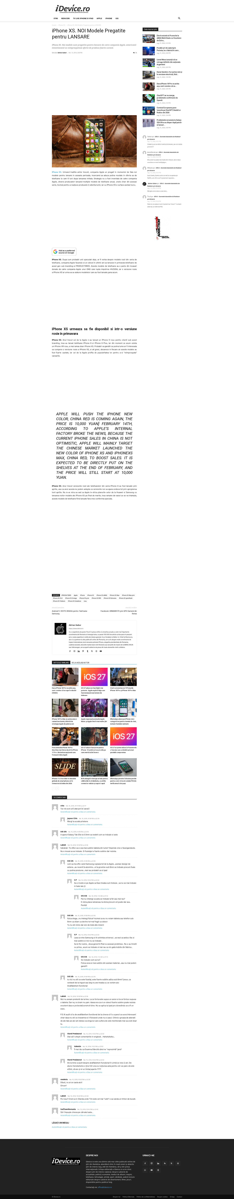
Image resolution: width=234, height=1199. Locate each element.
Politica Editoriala (128, 1197)
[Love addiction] (162, 240)
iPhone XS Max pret (128, 595)
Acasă (54, 25)
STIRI (56, 18)
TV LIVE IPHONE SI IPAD (83, 18)
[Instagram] (75, 651)
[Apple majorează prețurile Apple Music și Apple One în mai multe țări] (94, 708)
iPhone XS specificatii (125, 598)
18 (136, 53)
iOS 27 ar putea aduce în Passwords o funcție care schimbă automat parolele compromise (123, 750)
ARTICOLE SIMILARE (61, 663)
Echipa (172, 1197)
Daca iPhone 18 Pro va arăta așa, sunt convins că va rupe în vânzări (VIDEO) (64, 690)
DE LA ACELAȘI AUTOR (80, 663)
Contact (179, 1197)
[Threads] (158, 1170)
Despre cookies (162, 1197)
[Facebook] (71, 651)
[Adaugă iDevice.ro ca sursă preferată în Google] (94, 251)
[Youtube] (102, 651)
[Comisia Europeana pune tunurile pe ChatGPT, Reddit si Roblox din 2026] (149, 111)
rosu (85, 601)
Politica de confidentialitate (146, 1197)
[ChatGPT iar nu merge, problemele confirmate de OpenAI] (149, 98)
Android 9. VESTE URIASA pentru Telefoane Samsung (69, 612)
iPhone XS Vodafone (74, 601)
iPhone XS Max (114, 595)
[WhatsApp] (145, 1170)
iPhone (108, 18)
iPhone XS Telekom (59, 601)
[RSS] (164, 1163)
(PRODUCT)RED (66, 595)
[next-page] (57, 788)
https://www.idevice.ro (76, 628)
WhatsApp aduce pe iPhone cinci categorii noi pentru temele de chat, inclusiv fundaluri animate (123, 721)
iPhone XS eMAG (102, 595)
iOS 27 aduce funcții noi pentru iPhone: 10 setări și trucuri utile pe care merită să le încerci (93, 750)
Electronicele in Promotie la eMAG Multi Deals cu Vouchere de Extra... (169, 38)
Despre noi (116, 1197)
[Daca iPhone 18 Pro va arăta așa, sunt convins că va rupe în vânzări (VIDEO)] (65, 677)
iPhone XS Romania (110, 598)
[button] (179, 18)
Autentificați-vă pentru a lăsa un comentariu (77, 812)
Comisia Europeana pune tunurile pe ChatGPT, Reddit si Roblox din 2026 (168, 110)
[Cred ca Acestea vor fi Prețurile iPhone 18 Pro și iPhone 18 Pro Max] (123, 677)
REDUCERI (65, 18)
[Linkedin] (80, 651)
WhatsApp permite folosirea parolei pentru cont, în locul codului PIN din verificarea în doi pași (123, 781)
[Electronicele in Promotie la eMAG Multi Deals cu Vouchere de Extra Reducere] (149, 38)
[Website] (97, 651)
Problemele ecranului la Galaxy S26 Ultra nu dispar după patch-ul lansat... (169, 122)
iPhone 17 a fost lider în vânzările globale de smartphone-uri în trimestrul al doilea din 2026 (64, 781)
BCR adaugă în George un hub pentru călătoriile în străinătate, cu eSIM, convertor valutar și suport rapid (94, 781)
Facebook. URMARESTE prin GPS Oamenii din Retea (119, 612)
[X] (93, 651)
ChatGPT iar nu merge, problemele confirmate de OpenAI (167, 97)
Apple (99, 18)
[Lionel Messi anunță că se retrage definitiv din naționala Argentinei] (149, 62)
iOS (117, 18)
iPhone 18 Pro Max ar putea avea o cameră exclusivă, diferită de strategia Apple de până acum (64, 721)
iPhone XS (61, 25)
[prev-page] (53, 788)
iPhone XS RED (96, 598)
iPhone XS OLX (58, 598)
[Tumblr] (88, 651)
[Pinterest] (84, 651)
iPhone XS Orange (71, 598)
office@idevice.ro (105, 1187)
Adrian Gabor (62, 53)
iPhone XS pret (84, 598)
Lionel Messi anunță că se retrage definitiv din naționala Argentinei (168, 62)
